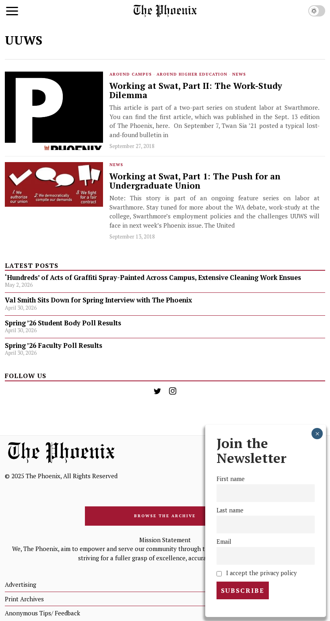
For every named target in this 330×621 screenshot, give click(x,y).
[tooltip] (157, 391)
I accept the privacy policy (261, 573)
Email (224, 541)
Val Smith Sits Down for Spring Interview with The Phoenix (99, 300)
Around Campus (130, 74)
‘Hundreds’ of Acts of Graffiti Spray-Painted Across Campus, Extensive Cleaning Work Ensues (153, 277)
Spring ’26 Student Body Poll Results (63, 323)
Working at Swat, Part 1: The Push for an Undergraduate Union (194, 181)
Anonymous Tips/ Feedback (42, 613)
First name (231, 479)
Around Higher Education (192, 74)
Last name (230, 510)
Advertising (20, 584)
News (239, 74)
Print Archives (24, 599)
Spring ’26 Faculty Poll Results (53, 345)
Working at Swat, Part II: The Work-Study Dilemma (195, 90)
